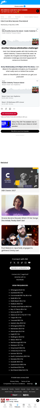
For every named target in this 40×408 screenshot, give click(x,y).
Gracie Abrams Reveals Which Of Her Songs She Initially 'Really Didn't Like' (20, 208)
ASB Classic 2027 (20, 179)
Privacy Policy (14, 381)
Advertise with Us (20, 277)
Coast (28, 389)
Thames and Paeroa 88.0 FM (21, 306)
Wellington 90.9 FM (17, 337)
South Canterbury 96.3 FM (20, 356)
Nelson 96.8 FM (16, 340)
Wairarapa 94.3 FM (17, 331)
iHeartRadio (20, 280)
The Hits (11, 389)
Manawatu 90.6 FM (17, 329)
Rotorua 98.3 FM (16, 312)
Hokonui (25, 391)
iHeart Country (8, 391)
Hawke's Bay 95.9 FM (18, 323)
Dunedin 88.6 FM (17, 362)
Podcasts (17, 17)
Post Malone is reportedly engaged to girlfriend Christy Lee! (20, 238)
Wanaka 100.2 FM (17, 359)
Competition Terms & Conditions (14, 384)
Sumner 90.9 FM (16, 353)
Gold (37, 389)
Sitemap (30, 384)
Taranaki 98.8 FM (17, 320)
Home (2, 17)
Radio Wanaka (18, 391)
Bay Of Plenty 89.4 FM (18, 309)
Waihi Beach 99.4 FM (18, 301)
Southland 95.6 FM (17, 367)
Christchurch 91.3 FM (18, 351)
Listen (9, 17)
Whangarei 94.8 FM (18, 290)
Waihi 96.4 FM (15, 298)
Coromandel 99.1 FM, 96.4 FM (21, 295)
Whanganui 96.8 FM (18, 326)
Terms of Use (25, 381)
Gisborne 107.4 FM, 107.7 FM (21, 315)
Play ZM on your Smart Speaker (20, 126)
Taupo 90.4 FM (16, 318)
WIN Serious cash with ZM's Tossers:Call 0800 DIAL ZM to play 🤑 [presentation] (20, 11)
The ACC (17, 389)
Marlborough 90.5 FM (18, 342)
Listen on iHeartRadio (20, 400)
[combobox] (14, 109)
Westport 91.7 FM (17, 345)
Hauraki (23, 389)
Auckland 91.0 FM (17, 293)
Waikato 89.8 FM (17, 304)
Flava (32, 389)
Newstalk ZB (5, 389)
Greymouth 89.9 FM (18, 348)
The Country (32, 391)
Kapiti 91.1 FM (15, 334)
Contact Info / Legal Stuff (20, 274)
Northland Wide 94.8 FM (19, 370)
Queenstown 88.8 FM (18, 365)
